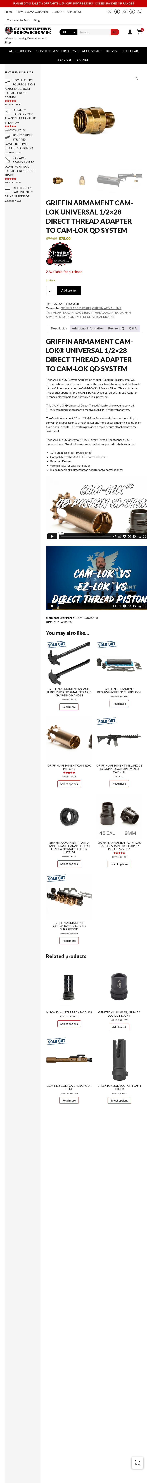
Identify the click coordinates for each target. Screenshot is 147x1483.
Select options (69, 783)
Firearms (68, 51)
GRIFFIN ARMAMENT (106, 308)
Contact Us (74, 11)
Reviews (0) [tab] (116, 328)
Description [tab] (59, 328)
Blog (37, 20)
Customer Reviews (18, 20)
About (56, 11)
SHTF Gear (130, 51)
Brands (83, 59)
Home (8, 11)
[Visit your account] (130, 32)
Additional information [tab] (87, 328)
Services (65, 59)
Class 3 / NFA (45, 51)
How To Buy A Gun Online (32, 11)
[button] (136, 78)
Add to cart (68, 290)
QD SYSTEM (78, 316)
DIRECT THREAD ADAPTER (100, 312)
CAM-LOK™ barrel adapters (89, 457)
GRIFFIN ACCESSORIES (76, 308)
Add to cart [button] (119, 1027)
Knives (111, 51)
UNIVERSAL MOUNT (101, 316)
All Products (20, 51)
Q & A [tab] (133, 328)
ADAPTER (59, 312)
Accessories (91, 51)
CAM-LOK (74, 312)
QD (66, 316)
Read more (69, 706)
